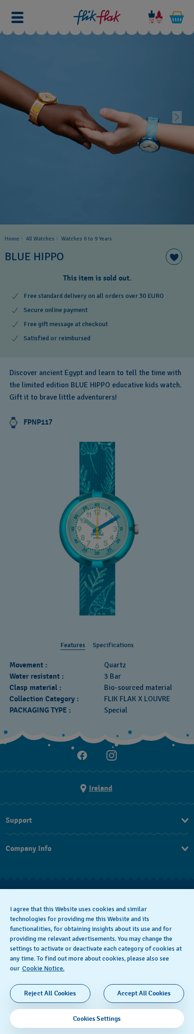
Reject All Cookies (50, 993)
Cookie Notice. (43, 968)
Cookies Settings (97, 1019)
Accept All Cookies (144, 993)
